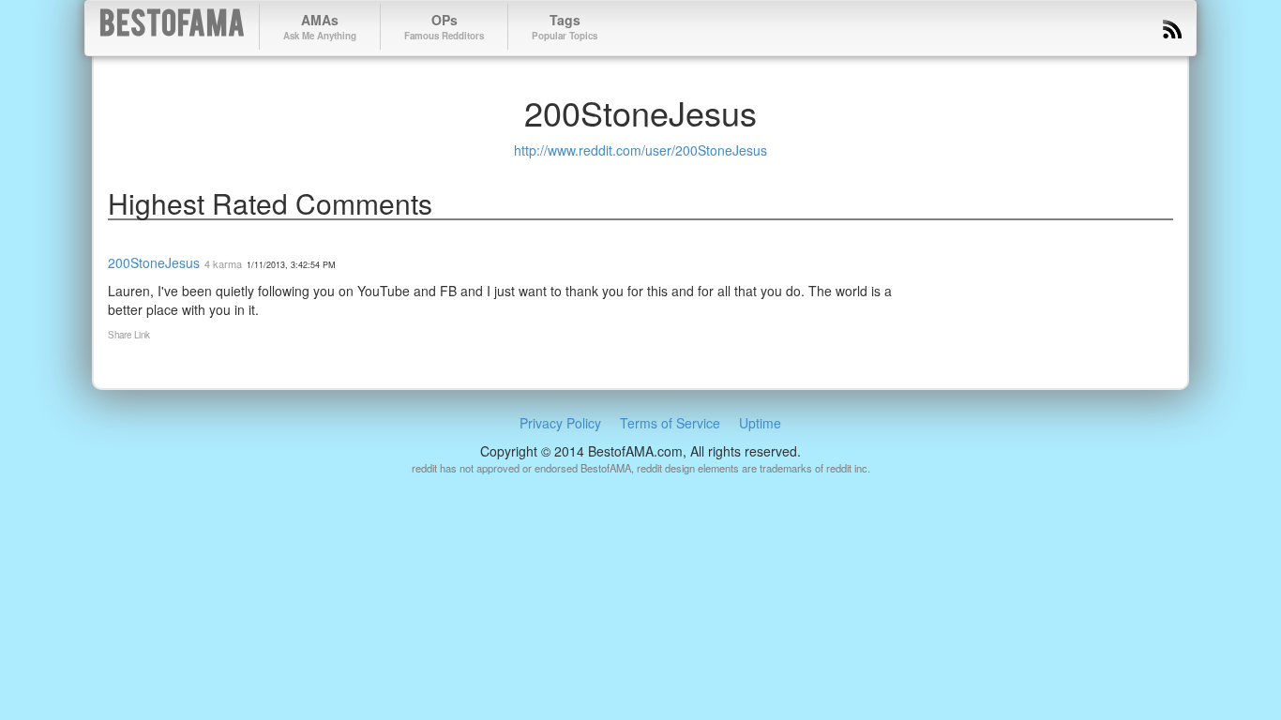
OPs (444, 26)
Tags (564, 26)
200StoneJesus (154, 262)
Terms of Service (670, 422)
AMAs (319, 26)
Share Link (129, 334)
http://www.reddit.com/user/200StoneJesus (640, 150)
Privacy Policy (560, 422)
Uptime (760, 422)
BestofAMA (172, 26)
